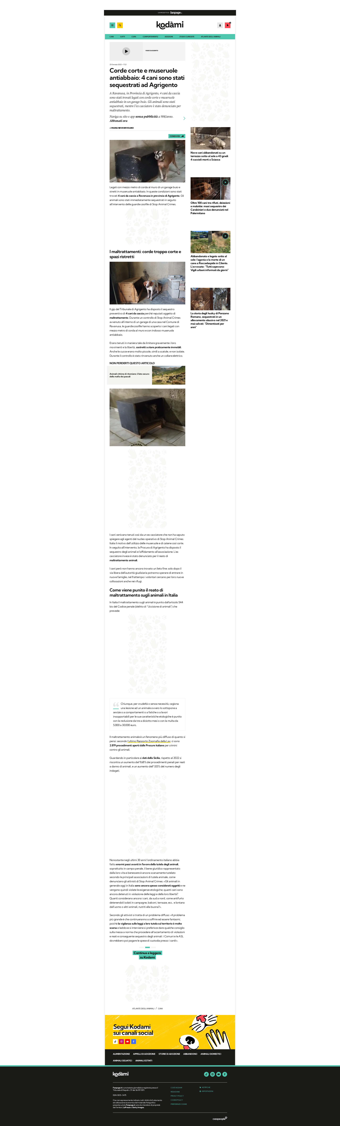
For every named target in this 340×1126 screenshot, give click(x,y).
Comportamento (150, 37)
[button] (115, 1041)
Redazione (175, 1092)
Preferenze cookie (179, 1104)
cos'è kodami (176, 1088)
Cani (112, 37)
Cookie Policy (177, 1100)
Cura (133, 37)
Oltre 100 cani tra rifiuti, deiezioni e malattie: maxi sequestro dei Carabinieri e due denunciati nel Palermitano (210, 208)
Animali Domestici (211, 1054)
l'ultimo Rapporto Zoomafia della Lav (149, 741)
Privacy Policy (177, 1096)
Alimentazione (121, 1054)
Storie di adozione (169, 1054)
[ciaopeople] (220, 1119)
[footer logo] (138, 1074)
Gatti (122, 37)
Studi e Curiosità (186, 37)
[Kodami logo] (170, 25)
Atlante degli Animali (210, 37)
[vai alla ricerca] (120, 25)
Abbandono (190, 1054)
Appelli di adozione (144, 1054)
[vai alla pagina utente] (220, 25)
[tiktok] (206, 1074)
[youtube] (218, 1074)
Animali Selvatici (122, 1060)
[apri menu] (112, 25)
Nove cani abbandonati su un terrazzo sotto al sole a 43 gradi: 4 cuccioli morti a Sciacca (209, 156)
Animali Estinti (143, 1060)
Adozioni (169, 37)
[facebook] (224, 1074)
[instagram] (212, 1074)
